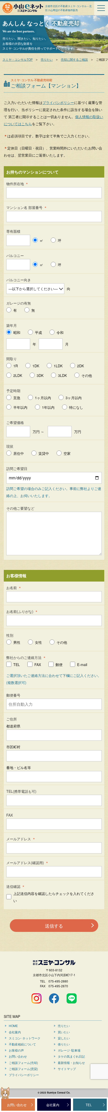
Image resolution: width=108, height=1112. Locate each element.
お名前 (11, 587)
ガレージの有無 (18, 303)
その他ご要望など (20, 508)
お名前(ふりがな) (19, 611)
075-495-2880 (58, 981)
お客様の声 (16, 1050)
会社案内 (15, 1032)
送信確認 (13, 886)
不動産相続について (22, 1044)
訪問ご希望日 (16, 468)
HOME (13, 1025)
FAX (9, 815)
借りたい (64, 1044)
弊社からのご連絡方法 (23, 657)
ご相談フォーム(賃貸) (23, 1068)
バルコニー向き (18, 279)
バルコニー (15, 255)
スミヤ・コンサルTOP (18, 59)
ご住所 (11, 718)
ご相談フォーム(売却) (23, 1062)
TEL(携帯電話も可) (21, 791)
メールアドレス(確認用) (25, 862)
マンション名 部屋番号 (24, 207)
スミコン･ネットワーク (24, 1038)
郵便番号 (13, 695)
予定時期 (13, 390)
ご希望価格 (15, 422)
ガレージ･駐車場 (69, 1050)
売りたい (47, 59)
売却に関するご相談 (74, 59)
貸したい (64, 1038)
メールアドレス (18, 838)
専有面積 (13, 231)
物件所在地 (15, 183)
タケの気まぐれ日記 (71, 1056)
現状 (9, 446)
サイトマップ (67, 1068)
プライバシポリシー (58, 102)
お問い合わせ (18, 1056)
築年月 (11, 325)
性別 (9, 635)
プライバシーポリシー (24, 1075)
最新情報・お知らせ (71, 1062)
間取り (11, 358)
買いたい (64, 1032)
